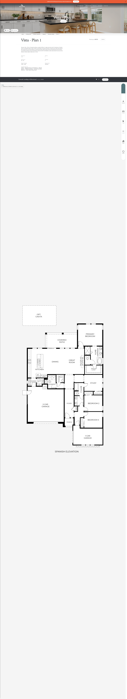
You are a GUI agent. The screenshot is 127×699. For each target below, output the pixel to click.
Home (23, 34)
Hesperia (44, 34)
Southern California (36, 34)
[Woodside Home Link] (22, 6)
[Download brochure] (99, 79)
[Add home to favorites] (96, 79)
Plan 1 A (57, 34)
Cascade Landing (51, 34)
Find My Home (28, 34)
